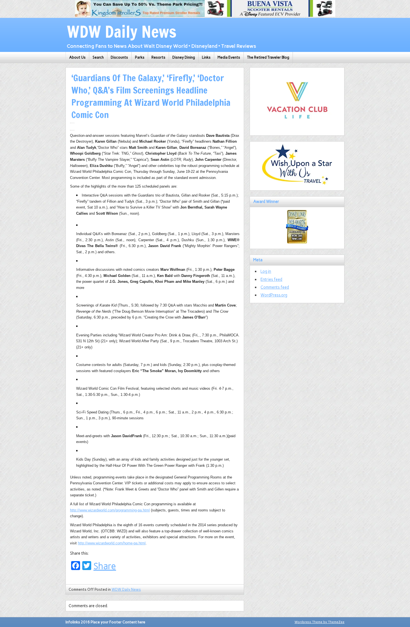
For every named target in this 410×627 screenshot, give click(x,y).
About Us (77, 57)
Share (104, 566)
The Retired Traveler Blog (268, 57)
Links (206, 57)
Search (98, 57)
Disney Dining (183, 57)
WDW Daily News (126, 589)
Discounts (119, 57)
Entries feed (271, 279)
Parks (139, 57)
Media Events (229, 57)
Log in (266, 271)
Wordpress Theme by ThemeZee (319, 622)
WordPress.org (274, 295)
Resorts (158, 57)
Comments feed (275, 287)
